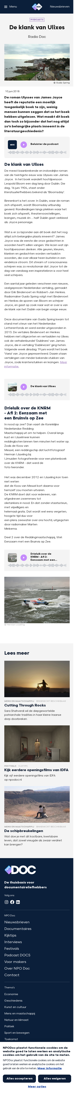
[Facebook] (12, 902)
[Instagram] (6, 902)
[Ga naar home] (37, 6)
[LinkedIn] (18, 902)
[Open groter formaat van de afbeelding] (37, 600)
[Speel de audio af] (23, 144)
